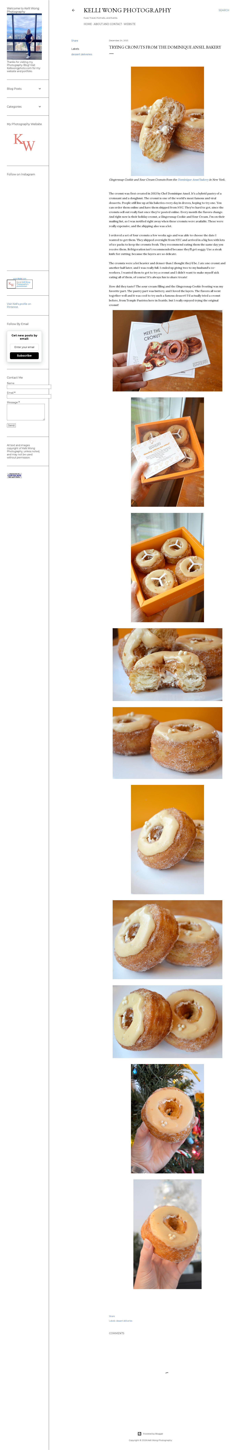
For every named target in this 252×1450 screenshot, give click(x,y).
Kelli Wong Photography (127, 10)
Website (130, 24)
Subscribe (24, 355)
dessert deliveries (81, 54)
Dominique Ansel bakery (193, 179)
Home (88, 24)
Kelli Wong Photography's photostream (23, 284)
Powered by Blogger (153, 1433)
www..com (19, 279)
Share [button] (74, 40)
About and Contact (108, 24)
